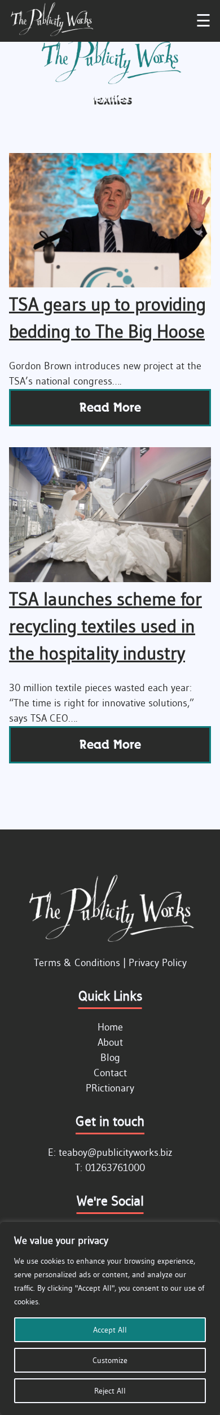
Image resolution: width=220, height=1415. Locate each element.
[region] (110, 1318)
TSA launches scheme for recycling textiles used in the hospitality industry (105, 626)
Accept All (110, 1330)
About (110, 1042)
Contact (110, 1073)
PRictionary (110, 1088)
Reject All (110, 1391)
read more (110, 407)
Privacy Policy (158, 963)
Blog (110, 1057)
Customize (110, 1360)
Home (110, 1027)
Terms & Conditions (77, 963)
